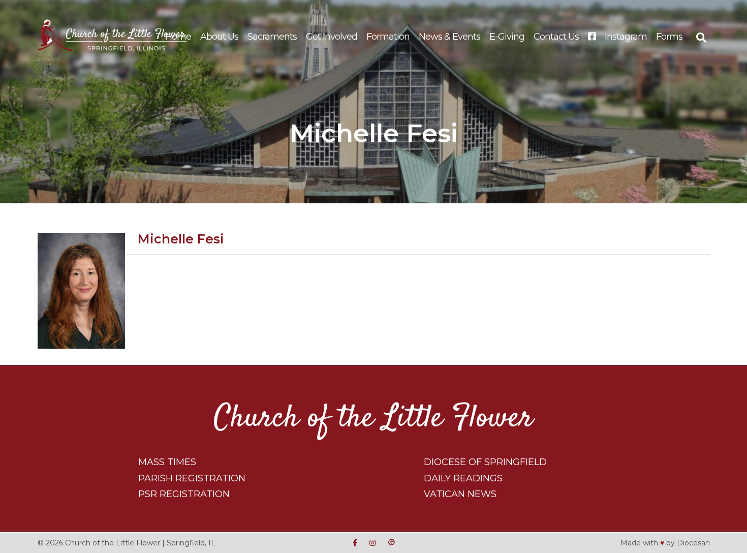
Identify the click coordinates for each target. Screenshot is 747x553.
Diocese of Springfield (485, 462)
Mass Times (167, 462)
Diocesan (693, 542)
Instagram (626, 36)
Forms (669, 36)
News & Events (449, 36)
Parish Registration (191, 478)
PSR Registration (184, 494)
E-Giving (506, 36)
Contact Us (556, 36)
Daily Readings (463, 478)
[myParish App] (391, 542)
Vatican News (460, 494)
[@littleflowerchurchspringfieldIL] (355, 542)
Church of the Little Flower (373, 418)
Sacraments (272, 36)
